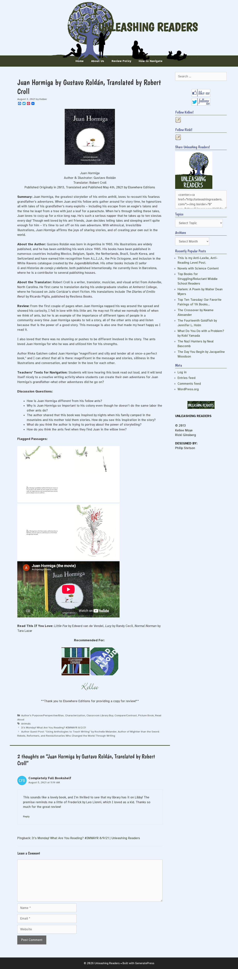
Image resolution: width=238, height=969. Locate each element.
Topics (179, 214)
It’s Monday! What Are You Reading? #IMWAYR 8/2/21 (53, 727)
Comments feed (189, 384)
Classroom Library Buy (99, 715)
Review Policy (121, 61)
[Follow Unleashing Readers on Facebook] (201, 96)
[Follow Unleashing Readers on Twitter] (201, 104)
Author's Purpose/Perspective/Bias (42, 715)
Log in (182, 372)
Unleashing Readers (148, 27)
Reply (26, 816)
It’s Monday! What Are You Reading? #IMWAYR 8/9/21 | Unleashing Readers (86, 838)
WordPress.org (188, 389)
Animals (26, 723)
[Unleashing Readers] (193, 188)
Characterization (75, 715)
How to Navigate (151, 61)
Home (79, 61)
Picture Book (146, 715)
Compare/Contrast (126, 715)
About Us (97, 61)
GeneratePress (144, 963)
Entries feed (186, 378)
